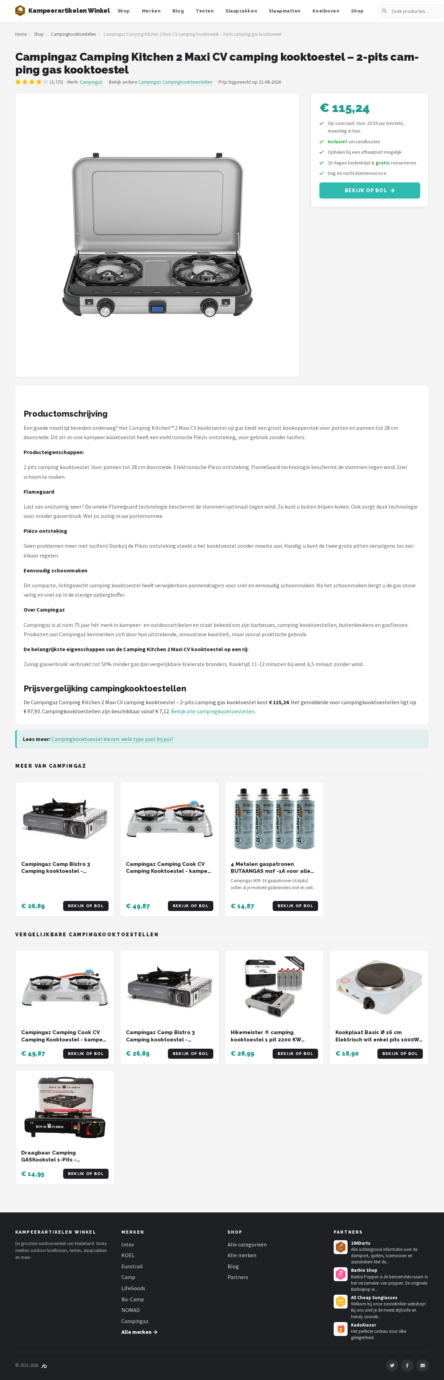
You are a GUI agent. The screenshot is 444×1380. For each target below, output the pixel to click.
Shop (124, 11)
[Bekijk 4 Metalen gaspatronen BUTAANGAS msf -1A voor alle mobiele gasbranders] (274, 819)
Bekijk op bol (366, 190)
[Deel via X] (392, 1365)
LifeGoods (133, 1288)
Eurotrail (132, 1266)
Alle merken (242, 1255)
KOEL (128, 1255)
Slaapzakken (241, 11)
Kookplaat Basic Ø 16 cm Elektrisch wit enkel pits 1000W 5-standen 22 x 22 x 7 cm (377, 1039)
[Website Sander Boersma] (44, 1365)
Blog (178, 11)
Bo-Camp (132, 1299)
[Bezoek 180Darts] (341, 1247)
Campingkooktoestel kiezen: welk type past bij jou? (112, 738)
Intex (127, 1244)
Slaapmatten (285, 11)
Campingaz (91, 82)
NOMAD (130, 1309)
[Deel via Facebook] (407, 1365)
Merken (151, 11)
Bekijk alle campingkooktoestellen (213, 711)
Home (21, 34)
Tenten (205, 11)
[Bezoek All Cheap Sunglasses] (341, 1302)
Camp (128, 1276)
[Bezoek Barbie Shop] (341, 1274)
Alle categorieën (247, 1244)
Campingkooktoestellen (73, 34)
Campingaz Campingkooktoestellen (175, 82)
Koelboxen (326, 11)
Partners (238, 1276)
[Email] (422, 1365)
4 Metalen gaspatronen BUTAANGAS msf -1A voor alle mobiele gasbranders (270, 871)
